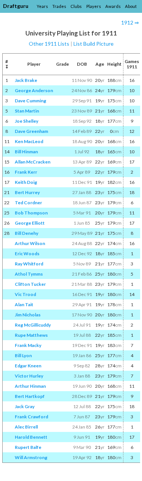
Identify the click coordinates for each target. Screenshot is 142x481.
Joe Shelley (26, 121)
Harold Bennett (31, 437)
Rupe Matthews (31, 335)
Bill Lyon (23, 355)
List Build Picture (93, 43)
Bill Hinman (26, 151)
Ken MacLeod (29, 141)
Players (93, 6)
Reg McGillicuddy (33, 325)
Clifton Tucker (30, 284)
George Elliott (30, 223)
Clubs (76, 6)
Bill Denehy (26, 233)
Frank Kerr (26, 172)
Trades (59, 6)
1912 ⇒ (130, 22)
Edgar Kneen (28, 365)
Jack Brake (26, 80)
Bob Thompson (31, 213)
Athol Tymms (29, 274)
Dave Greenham (31, 131)
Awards (113, 6)
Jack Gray (24, 406)
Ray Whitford (29, 264)
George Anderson (34, 90)
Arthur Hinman (30, 386)
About (131, 6)
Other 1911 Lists (49, 43)
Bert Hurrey (27, 192)
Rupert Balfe (28, 447)
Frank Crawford (31, 416)
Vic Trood (25, 294)
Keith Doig (26, 182)
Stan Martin (27, 111)
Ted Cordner (28, 202)
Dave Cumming (30, 100)
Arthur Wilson (30, 243)
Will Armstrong (31, 457)
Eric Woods (27, 253)
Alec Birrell (26, 427)
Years (42, 6)
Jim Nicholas (28, 315)
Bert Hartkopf (30, 396)
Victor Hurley (29, 376)
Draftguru (15, 6)
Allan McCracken (32, 162)
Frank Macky (28, 345)
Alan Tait (24, 304)
